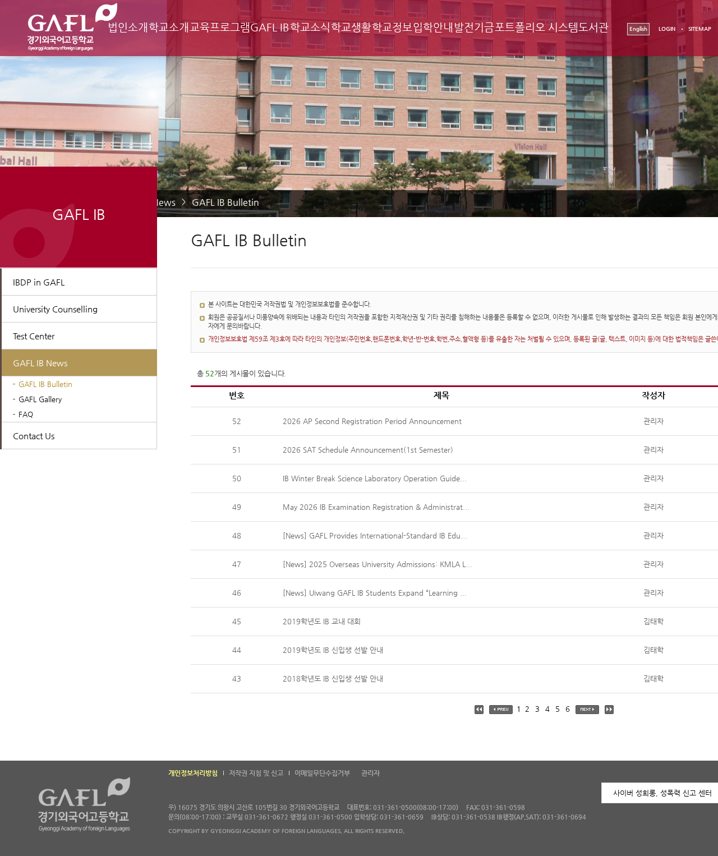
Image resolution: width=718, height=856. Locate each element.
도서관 (593, 27)
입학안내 (433, 27)
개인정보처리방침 (193, 773)
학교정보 (392, 27)
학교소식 (310, 27)
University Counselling (55, 309)
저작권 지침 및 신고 (256, 773)
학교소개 (169, 27)
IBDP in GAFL (39, 282)
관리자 (370, 773)
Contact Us (33, 435)
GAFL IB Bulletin (225, 202)
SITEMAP (699, 29)
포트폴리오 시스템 (536, 27)
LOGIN (667, 29)
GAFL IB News (40, 362)
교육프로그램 (220, 27)
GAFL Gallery (40, 399)
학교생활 (351, 27)
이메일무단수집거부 (322, 773)
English (638, 29)
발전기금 (474, 27)
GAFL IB (269, 27)
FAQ (26, 414)
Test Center (33, 335)
